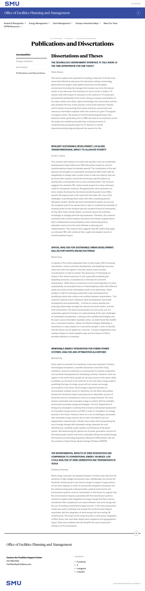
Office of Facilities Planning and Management (37, 13)
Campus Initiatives (24, 61)
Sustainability (69, 38)
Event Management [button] (62, 23)
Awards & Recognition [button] (14, 23)
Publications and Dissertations (30, 73)
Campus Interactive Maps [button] (87, 23)
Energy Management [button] (38, 23)
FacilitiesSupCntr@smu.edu (18, 564)
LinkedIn (81, 571)
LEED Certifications (56, 38)
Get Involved (21, 67)
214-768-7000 (12, 561)
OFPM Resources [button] (12, 26)
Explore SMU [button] (136, 4)
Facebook (81, 561)
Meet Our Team (111, 23)
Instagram (81, 568)
